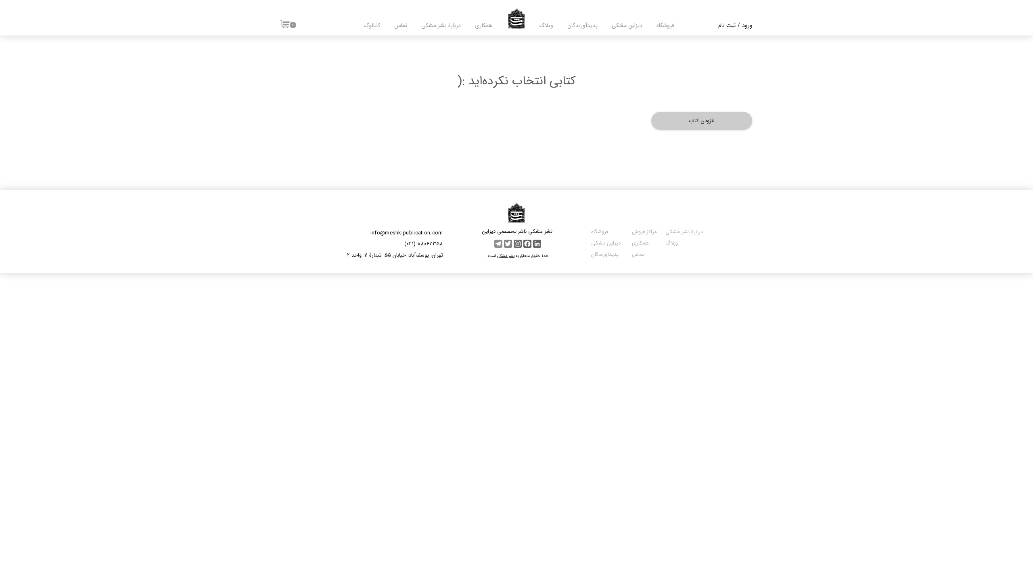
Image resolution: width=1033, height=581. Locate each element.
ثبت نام (727, 25)
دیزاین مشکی (627, 25)
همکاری (483, 25)
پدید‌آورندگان (582, 25)
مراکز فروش (643, 232)
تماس (400, 25)
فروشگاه (665, 25)
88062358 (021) (423, 244)
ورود (747, 25)
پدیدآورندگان (605, 254)
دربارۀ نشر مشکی (441, 25)
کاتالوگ (372, 25)
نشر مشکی (505, 256)
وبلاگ (546, 25)
